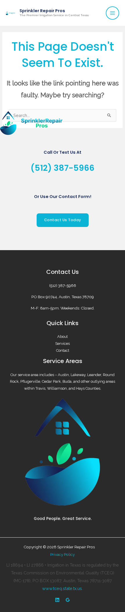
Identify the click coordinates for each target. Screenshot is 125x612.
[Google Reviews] (67, 600)
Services (62, 343)
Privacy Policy (62, 554)
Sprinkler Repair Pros (42, 11)
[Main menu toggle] (112, 13)
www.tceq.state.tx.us (62, 588)
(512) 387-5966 (62, 168)
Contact (62, 350)
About (62, 336)
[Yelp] (57, 600)
